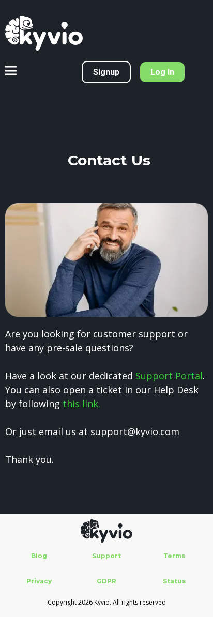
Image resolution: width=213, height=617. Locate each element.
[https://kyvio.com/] (106, 33)
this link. (81, 403)
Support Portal (169, 375)
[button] (11, 72)
